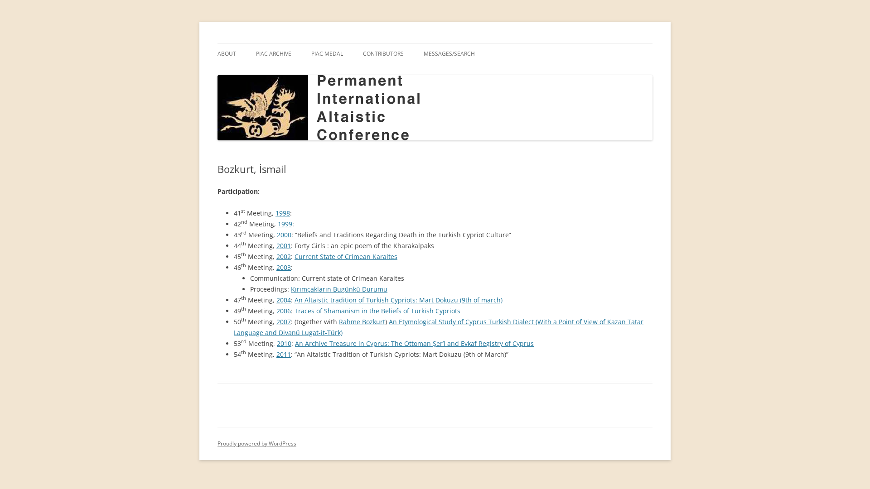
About (227, 54)
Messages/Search (449, 54)
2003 (283, 267)
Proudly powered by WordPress (257, 443)
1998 (283, 213)
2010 (284, 343)
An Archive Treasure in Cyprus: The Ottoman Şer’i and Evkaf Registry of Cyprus (414, 343)
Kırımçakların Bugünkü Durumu (339, 289)
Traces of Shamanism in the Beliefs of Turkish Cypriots (377, 311)
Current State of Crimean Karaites (346, 256)
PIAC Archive (273, 54)
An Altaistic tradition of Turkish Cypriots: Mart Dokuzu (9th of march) (399, 300)
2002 (283, 256)
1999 (285, 224)
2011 (283, 354)
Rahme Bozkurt (362, 321)
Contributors (383, 54)
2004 (283, 300)
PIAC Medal (327, 54)
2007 (283, 321)
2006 (283, 311)
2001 (283, 245)
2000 (284, 234)
